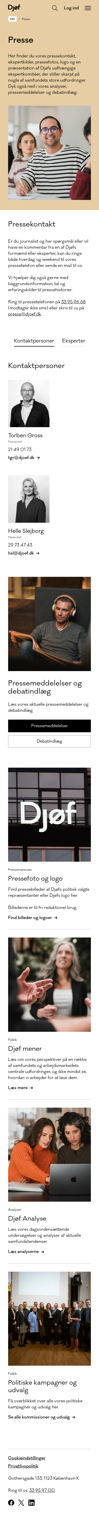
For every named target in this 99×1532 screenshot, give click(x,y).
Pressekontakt (31, 224)
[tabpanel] (49, 454)
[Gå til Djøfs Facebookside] (11, 1503)
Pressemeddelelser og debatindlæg (45, 687)
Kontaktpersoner (36, 365)
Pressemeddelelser (49, 726)
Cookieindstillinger (26, 1458)
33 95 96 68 (73, 302)
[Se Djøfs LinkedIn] (31, 1503)
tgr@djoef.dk (21, 458)
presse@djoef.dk (24, 314)
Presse (26, 19)
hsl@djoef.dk (21, 553)
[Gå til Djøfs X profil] (21, 1503)
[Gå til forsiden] (14, 8)
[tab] (34, 340)
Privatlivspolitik (23, 1466)
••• (12, 18)
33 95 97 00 (42, 1490)
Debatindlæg (49, 741)
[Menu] (88, 8)
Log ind (71, 8)
